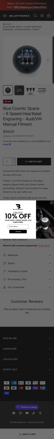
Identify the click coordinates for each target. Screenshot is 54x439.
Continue (18, 231)
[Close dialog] (51, 202)
